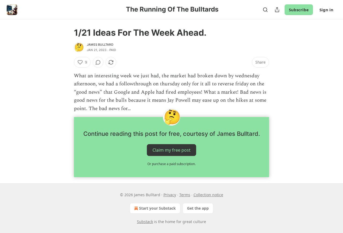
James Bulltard (100, 44)
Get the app (198, 208)
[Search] (265, 9)
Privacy (169, 194)
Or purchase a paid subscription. (171, 164)
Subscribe (299, 9)
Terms (184, 194)
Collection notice (208, 194)
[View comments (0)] (98, 62)
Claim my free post (171, 150)
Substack (145, 221)
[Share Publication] (277, 9)
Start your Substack (157, 208)
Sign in (326, 9)
